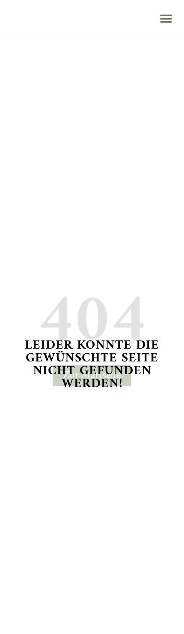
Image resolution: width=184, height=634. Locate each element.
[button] (165, 18)
